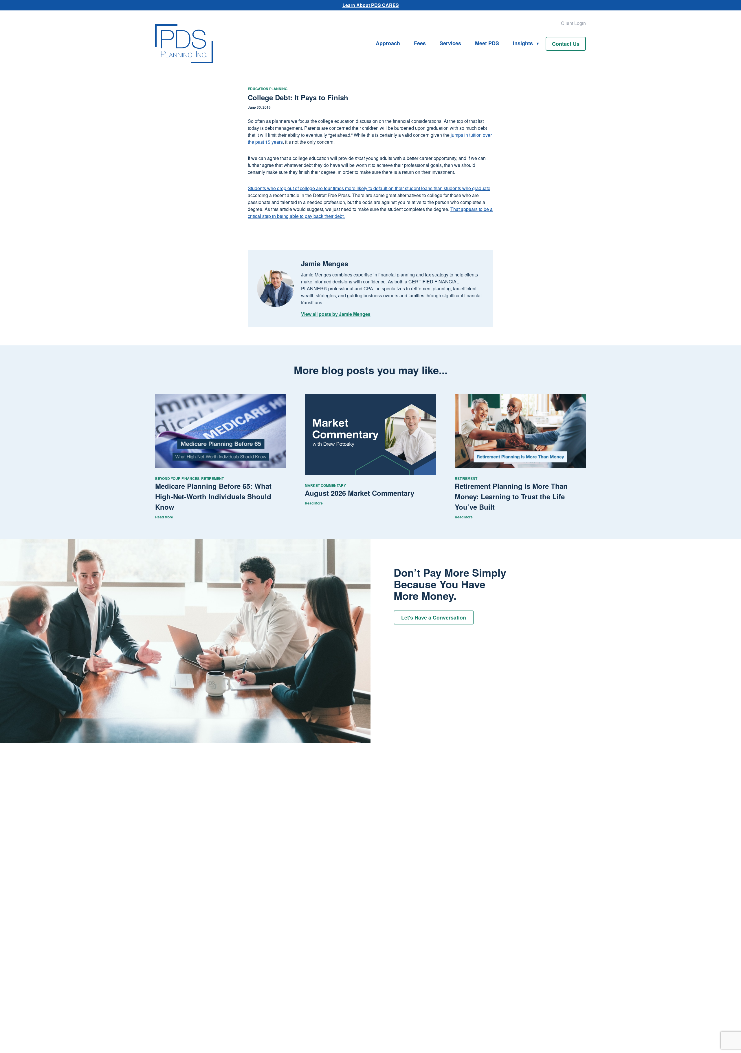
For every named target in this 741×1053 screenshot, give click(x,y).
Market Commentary (325, 485)
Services (450, 43)
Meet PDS (487, 43)
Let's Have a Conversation (433, 617)
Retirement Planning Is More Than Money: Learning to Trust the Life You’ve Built (511, 496)
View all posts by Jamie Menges (335, 314)
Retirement (212, 478)
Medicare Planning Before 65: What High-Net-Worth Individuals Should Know (213, 496)
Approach (388, 43)
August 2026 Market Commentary (359, 493)
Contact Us (565, 44)
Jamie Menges (324, 263)
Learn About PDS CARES (370, 5)
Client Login (573, 23)
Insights (523, 43)
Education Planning (267, 88)
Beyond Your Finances (177, 478)
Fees (420, 43)
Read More (164, 517)
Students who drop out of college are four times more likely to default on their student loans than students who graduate (369, 188)
